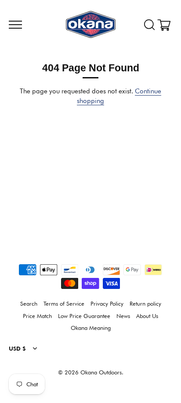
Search (28, 303)
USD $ (17, 348)
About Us (147, 316)
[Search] (149, 25)
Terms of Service (63, 303)
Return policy (145, 303)
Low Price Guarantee (84, 316)
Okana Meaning (91, 328)
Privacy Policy (106, 303)
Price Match (37, 316)
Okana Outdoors (101, 372)
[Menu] (14, 24)
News (123, 316)
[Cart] (167, 25)
